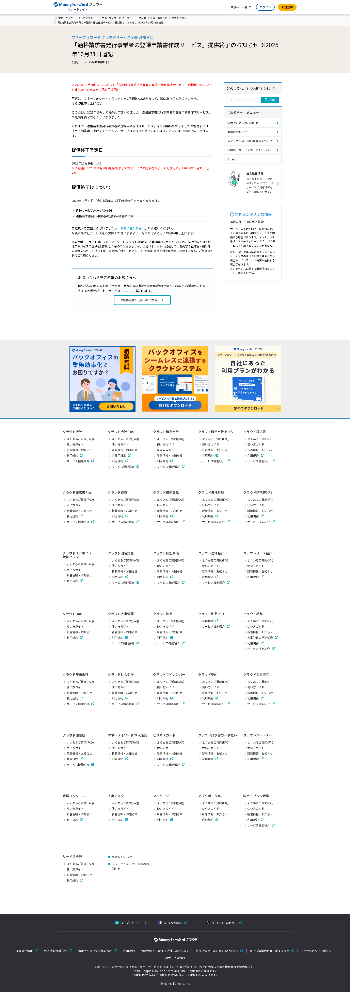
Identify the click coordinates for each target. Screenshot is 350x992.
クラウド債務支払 (166, 492)
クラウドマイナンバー (169, 674)
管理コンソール (74, 795)
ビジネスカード (164, 735)
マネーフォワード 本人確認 (127, 735)
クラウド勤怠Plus (211, 613)
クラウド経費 (117, 492)
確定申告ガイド (167, 450)
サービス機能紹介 (78, 461)
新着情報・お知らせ (79, 450)
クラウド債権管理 (211, 492)
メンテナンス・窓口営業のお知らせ (250, 141)
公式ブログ (127, 923)
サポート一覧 (239, 7)
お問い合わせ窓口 (132, 228)
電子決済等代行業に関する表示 (269, 951)
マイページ (161, 795)
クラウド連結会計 (211, 553)
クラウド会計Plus (121, 431)
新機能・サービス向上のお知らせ (248, 150)
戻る (234, 159)
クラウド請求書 (254, 431)
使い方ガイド (75, 444)
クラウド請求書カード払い (217, 735)
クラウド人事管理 (121, 613)
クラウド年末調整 (76, 674)
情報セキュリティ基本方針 (95, 951)
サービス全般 (72, 856)
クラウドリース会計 (257, 553)
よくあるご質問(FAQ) (80, 439)
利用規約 (72, 455)
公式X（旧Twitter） (224, 923)
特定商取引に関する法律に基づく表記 (165, 951)
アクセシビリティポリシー (317, 951)
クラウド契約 (208, 674)
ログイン (265, 7)
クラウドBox (72, 613)
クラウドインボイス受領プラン (77, 555)
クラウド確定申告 (166, 431)
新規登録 (287, 7)
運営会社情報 (24, 951)
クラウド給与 (253, 613)
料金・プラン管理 (256, 795)
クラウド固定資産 (121, 553)
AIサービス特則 (175, 958)
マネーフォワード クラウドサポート (78, 18)
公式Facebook (172, 923)
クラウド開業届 (74, 735)
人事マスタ (116, 795)
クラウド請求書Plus (77, 492)
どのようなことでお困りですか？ (251, 88)
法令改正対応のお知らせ (242, 123)
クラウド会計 (72, 431)
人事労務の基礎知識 (260, 638)
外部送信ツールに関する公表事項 (217, 951)
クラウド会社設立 (256, 674)
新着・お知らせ (158, 18)
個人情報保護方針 (55, 951)
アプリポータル (209, 795)
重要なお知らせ (180, 18)
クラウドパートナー (257, 735)
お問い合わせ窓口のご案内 (139, 300)
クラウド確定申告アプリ (216, 431)
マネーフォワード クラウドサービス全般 (124, 18)
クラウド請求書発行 (257, 492)
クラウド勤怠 (162, 613)
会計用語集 (119, 455)
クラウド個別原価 (166, 553)
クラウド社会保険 (121, 674)
